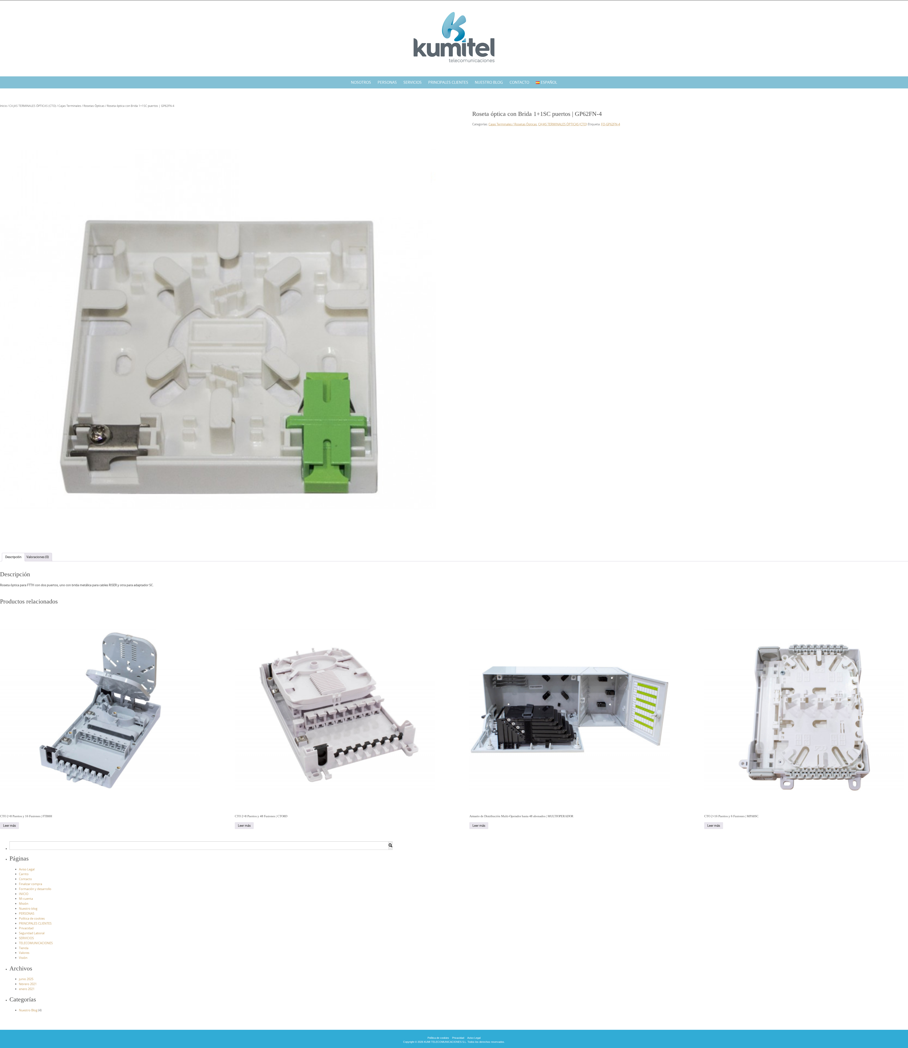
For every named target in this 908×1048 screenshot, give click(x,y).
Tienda (23, 948)
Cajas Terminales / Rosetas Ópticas (81, 106)
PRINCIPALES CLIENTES (448, 82)
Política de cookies (32, 918)
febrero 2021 (28, 984)
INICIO (23, 894)
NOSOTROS (361, 82)
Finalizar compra (30, 884)
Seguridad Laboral (31, 933)
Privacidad (26, 928)
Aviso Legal (27, 869)
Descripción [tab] (13, 557)
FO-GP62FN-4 (610, 124)
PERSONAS (387, 82)
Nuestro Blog (28, 1010)
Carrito (24, 874)
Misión (23, 903)
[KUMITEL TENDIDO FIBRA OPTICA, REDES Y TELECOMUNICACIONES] (453, 37)
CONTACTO (519, 82)
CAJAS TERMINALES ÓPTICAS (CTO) (32, 106)
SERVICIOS (412, 82)
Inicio (3, 106)
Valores (24, 953)
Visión (23, 958)
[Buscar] (390, 845)
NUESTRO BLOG (489, 82)
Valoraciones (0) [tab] (37, 557)
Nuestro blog (28, 908)
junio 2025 (26, 979)
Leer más (9, 825)
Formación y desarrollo (35, 889)
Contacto (25, 879)
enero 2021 (27, 989)
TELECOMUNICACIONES (36, 943)
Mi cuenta (26, 898)
